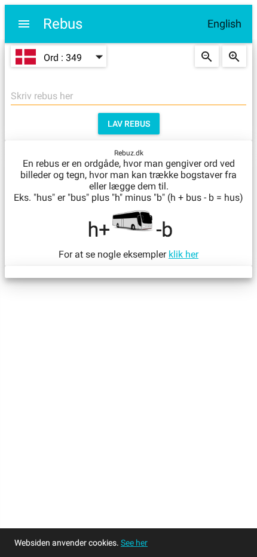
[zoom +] (234, 56)
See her (134, 542)
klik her (183, 254)
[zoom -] (207, 56)
